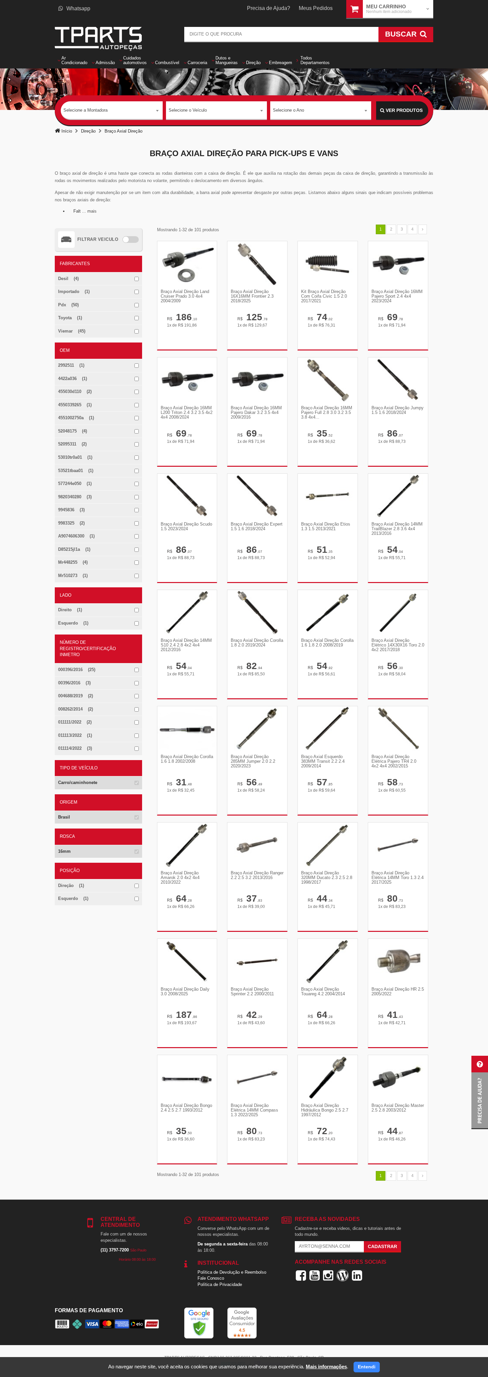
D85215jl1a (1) (74, 549)
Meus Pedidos (316, 8)
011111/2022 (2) (75, 722)
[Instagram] (328, 1275)
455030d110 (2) (75, 391)
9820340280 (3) (75, 496)
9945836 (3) (71, 509)
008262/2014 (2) (75, 709)
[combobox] (112, 110)
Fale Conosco (211, 1278)
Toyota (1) (70, 317)
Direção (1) (71, 885)
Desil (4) (68, 278)
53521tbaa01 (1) (75, 470)
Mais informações (326, 1366)
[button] (479, 1092)
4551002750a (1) (76, 417)
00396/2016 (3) (74, 682)
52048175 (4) (72, 431)
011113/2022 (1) (75, 735)
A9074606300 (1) (76, 536)
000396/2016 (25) (76, 669)
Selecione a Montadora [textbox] (85, 110)
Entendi (366, 1366)
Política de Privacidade (220, 1284)
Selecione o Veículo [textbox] (188, 110)
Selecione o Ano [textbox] (288, 110)
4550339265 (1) (75, 404)
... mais (89, 211)
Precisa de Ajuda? (268, 8)
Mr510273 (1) (73, 575)
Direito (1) (70, 609)
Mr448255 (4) (73, 562)
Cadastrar (382, 1246)
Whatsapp (78, 8)
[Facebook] (301, 1275)
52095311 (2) (72, 444)
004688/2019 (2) (75, 695)
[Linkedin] (357, 1275)
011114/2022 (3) (75, 748)
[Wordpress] (343, 1275)
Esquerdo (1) (73, 623)
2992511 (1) (71, 365)
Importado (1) (74, 291)
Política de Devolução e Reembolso (232, 1272)
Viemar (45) (71, 331)
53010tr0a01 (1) (75, 457)
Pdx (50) (68, 304)
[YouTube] (314, 1275)
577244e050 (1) (75, 483)
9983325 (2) (71, 523)
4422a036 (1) (72, 378)
